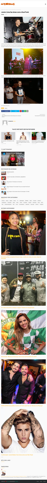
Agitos (31, 200)
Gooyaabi (16, 481)
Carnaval (30, 202)
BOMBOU (26, 200)
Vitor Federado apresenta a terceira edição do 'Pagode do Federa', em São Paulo (22, 142)
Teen (13, 204)
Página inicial (3, 9)
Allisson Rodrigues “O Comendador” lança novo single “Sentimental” (18, 186)
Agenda (11, 200)
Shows (7, 9)
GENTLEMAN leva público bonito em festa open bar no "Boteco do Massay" (22, 405)
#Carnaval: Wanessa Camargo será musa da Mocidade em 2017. (19, 356)
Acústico (37, 204)
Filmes (21, 202)
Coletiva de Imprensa (8, 204)
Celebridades (22, 200)
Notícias (3, 200)
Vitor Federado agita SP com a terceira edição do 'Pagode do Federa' (13, 476)
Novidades (25, 202)
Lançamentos (4, 202)
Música (7, 200)
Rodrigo (2, 14)
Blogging (8, 481)
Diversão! (39, 200)
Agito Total (3, 470)
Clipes (14, 202)
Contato (44, 481)
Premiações (9, 202)
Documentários (21, 204)
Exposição (32, 204)
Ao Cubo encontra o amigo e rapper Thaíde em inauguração (17, 307)
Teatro (17, 202)
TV (17, 200)
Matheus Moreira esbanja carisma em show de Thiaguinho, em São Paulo (38, 141)
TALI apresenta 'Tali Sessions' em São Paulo (7, 141)
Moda (39, 202)
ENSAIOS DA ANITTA (10, 171)
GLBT (42, 202)
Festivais (34, 200)
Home (38, 481)
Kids (2, 204)
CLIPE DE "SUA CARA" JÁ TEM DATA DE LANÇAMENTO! (16, 176)
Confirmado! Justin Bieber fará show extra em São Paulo (17, 455)
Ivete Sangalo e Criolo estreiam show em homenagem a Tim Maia (18, 191)
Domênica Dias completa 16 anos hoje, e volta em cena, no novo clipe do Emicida (21, 257)
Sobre (41, 481)
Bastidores (27, 204)
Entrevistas (34, 202)
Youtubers (41, 204)
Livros (17, 204)
